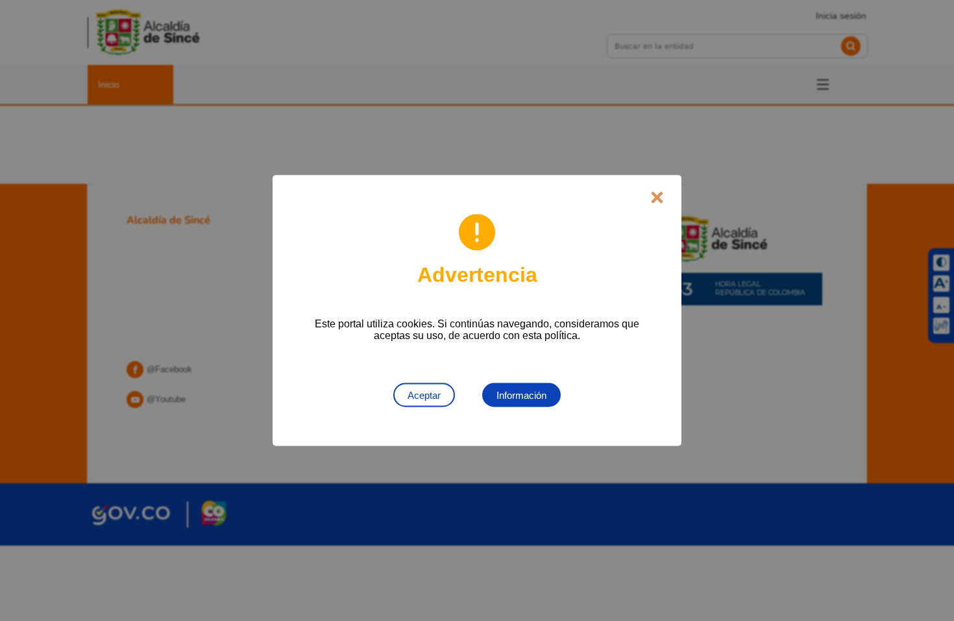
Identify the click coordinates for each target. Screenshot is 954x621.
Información (521, 395)
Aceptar (424, 395)
